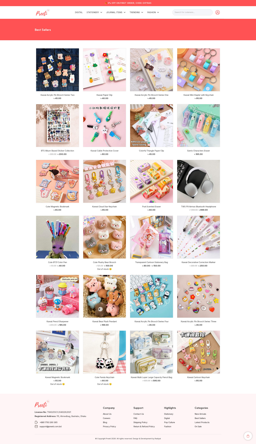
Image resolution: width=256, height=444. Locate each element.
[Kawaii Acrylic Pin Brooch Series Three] (198, 296)
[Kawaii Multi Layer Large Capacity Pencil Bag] (151, 352)
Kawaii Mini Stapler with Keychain (198, 95)
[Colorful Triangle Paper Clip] (151, 125)
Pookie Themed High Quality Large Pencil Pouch (58, 399)
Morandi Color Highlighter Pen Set (151, 417)
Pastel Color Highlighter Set (151, 397)
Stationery (93, 12)
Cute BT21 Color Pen (57, 262)
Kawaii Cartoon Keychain (198, 377)
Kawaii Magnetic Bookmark (57, 377)
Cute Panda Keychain (104, 377)
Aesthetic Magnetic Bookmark (57, 417)
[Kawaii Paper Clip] (104, 69)
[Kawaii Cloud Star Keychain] (104, 181)
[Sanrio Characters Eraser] (198, 125)
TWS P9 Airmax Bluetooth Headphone (198, 206)
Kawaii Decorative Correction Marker (198, 262)
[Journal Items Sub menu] (125, 12)
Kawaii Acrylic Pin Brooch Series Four (152, 321)
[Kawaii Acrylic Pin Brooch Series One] (151, 69)
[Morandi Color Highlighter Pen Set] (132, 411)
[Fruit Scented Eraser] (151, 181)
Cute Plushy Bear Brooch (104, 262)
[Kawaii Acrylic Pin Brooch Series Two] (57, 69)
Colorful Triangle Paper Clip (151, 150)
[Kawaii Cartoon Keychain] (198, 352)
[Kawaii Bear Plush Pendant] (104, 296)
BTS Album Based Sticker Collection (57, 150)
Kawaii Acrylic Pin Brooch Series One (151, 95)
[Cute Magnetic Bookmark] (57, 181)
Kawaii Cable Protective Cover (105, 150)
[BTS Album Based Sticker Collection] (57, 125)
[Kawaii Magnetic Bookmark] (57, 352)
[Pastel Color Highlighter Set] (132, 391)
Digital (79, 12)
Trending (135, 12)
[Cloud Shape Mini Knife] (85, 411)
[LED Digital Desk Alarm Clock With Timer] (85, 391)
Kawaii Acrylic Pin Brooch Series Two (58, 95)
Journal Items (114, 12)
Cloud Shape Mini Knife (104, 417)
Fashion (151, 12)
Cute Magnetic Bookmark (57, 206)
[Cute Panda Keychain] (104, 352)
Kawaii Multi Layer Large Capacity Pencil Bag (151, 377)
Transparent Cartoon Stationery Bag (151, 262)
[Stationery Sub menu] (101, 12)
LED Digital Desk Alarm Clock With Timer (104, 397)
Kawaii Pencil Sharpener (57, 321)
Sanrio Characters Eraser (198, 150)
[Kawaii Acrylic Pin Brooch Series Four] (151, 296)
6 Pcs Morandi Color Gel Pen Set (198, 397)
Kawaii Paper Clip (104, 95)
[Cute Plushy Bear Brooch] (104, 237)
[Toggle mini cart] (248, 436)
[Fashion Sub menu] (158, 12)
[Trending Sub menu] (142, 12)
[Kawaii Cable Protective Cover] (104, 125)
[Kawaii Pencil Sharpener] (57, 296)
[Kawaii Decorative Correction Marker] (198, 237)
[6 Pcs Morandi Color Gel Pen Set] (179, 391)
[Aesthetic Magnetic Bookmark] (38, 411)
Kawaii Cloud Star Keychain (104, 206)
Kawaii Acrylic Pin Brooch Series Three (198, 321)
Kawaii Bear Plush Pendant (104, 321)
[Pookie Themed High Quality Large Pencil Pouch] (38, 391)
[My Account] (217, 12)
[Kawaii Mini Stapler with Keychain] (198, 69)
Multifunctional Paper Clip (198, 417)
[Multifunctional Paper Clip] (179, 411)
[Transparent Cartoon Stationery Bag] (151, 237)
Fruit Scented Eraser (151, 206)
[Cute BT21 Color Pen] (57, 237)
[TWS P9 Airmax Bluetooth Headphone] (198, 181)
